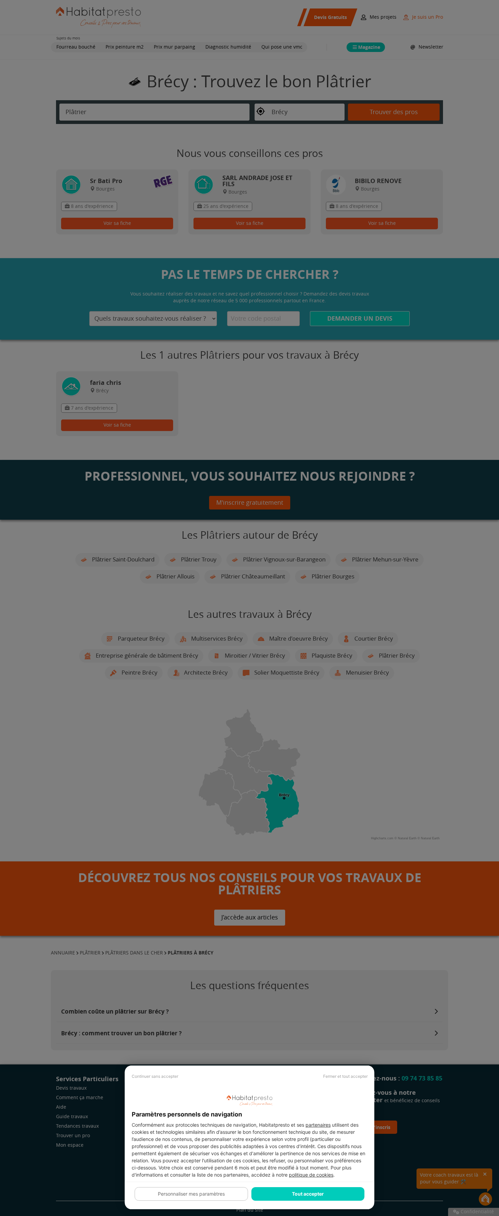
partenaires (318, 1125)
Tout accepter (308, 1194)
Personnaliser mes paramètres (191, 1194)
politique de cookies (311, 1175)
